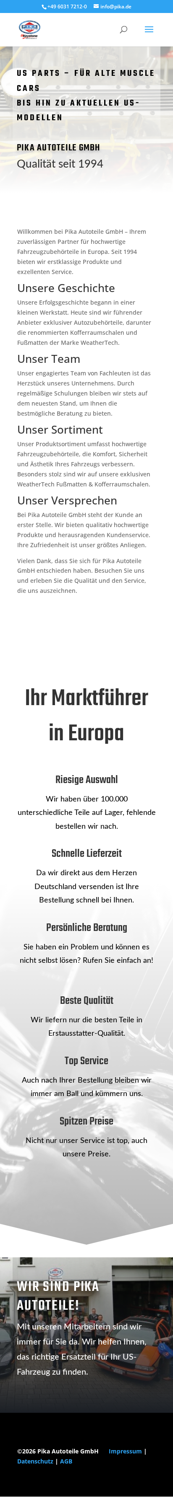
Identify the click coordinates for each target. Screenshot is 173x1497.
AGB (66, 1461)
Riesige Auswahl (86, 780)
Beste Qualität (86, 1001)
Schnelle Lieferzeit (87, 853)
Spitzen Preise (86, 1121)
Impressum (125, 1451)
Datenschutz (35, 1461)
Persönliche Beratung (86, 928)
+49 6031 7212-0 (67, 6)
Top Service (86, 1061)
